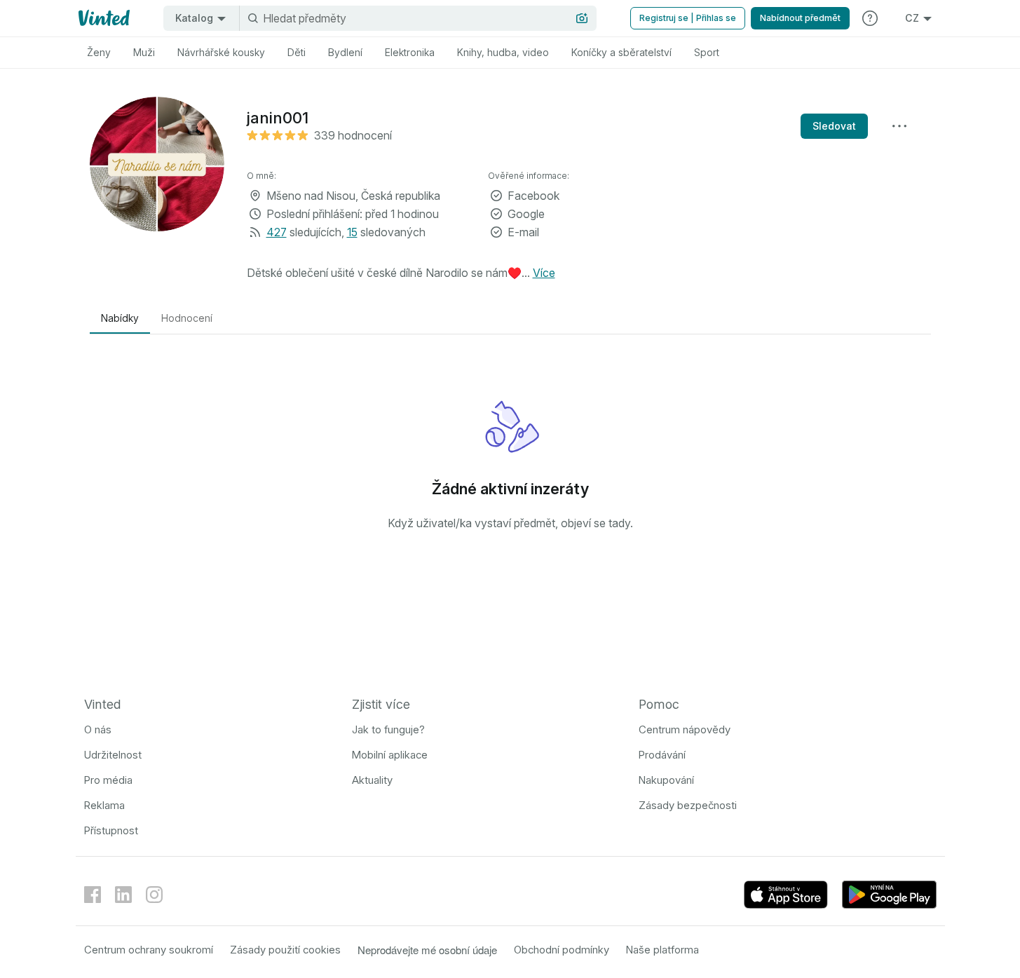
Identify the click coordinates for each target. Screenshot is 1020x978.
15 (352, 232)
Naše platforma (662, 949)
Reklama (104, 805)
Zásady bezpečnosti (688, 805)
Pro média (108, 780)
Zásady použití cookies (285, 949)
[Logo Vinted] (103, 18)
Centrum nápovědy (684, 729)
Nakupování (666, 780)
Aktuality (372, 780)
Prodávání (662, 754)
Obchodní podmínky (561, 949)
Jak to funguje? (388, 729)
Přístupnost (111, 830)
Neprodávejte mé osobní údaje (427, 949)
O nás (97, 729)
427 (276, 232)
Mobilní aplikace (390, 754)
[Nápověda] (870, 18)
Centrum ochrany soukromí (148, 949)
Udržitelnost (113, 754)
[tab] (99, 52)
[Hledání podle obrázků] (582, 18)
